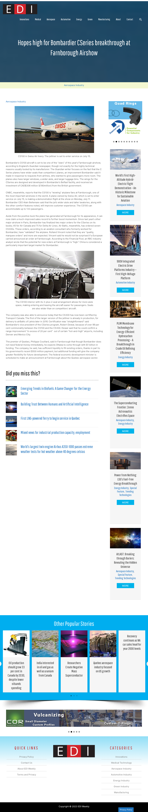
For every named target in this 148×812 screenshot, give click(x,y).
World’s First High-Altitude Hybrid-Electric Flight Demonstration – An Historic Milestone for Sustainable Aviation (125, 187)
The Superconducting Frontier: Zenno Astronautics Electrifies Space (125, 409)
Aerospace (51, 19)
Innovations (24, 19)
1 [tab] (71, 695)
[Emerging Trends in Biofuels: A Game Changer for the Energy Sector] (11, 391)
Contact (130, 19)
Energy (79, 19)
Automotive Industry (125, 282)
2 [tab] (74, 695)
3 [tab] (76, 695)
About (118, 19)
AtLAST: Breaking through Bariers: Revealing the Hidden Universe (125, 560)
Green (90, 19)
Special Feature (125, 574)
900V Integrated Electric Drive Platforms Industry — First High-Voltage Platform (125, 269)
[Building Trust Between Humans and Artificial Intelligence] (11, 407)
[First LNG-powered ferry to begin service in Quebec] (11, 421)
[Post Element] (16, 661)
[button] (140, 19)
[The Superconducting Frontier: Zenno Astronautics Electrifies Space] (125, 386)
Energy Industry (125, 357)
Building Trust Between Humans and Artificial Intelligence (54, 404)
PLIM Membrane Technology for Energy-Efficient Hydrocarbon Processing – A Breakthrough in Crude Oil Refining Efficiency (125, 338)
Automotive (66, 19)
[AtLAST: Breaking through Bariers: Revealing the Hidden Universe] (125, 538)
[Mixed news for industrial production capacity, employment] (11, 435)
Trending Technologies (126, 493)
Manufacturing (104, 19)
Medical (38, 19)
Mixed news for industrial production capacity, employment (55, 432)
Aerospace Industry (74, 85)
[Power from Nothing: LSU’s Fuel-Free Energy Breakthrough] (125, 460)
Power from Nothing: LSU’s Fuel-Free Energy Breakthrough (125, 479)
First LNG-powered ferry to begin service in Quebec (50, 418)
